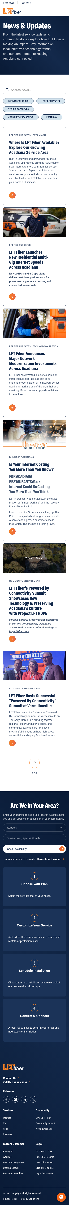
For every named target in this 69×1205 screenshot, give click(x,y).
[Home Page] (12, 11)
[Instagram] (15, 1099)
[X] (33, 1099)
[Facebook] (6, 1099)
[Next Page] (34, 763)
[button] (63, 11)
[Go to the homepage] (13, 1067)
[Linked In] (24, 1099)
